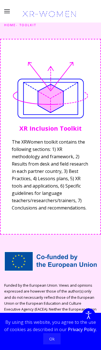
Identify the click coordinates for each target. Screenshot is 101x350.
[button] (7, 11)
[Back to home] (50, 14)
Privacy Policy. (82, 329)
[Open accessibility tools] (88, 315)
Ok (52, 339)
